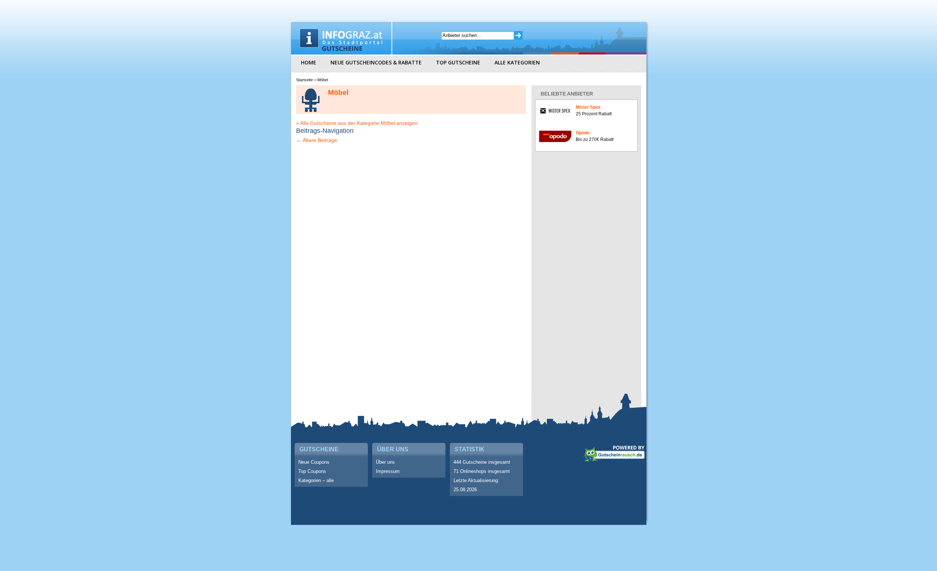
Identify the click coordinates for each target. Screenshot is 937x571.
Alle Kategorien (517, 62)
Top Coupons (312, 471)
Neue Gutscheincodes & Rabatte (376, 62)
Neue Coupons (313, 462)
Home (308, 62)
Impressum (388, 471)
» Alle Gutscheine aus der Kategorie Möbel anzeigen (357, 123)
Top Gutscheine (458, 62)
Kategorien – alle (316, 480)
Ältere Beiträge (316, 140)
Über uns (385, 462)
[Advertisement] (590, 274)
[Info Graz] (342, 38)
